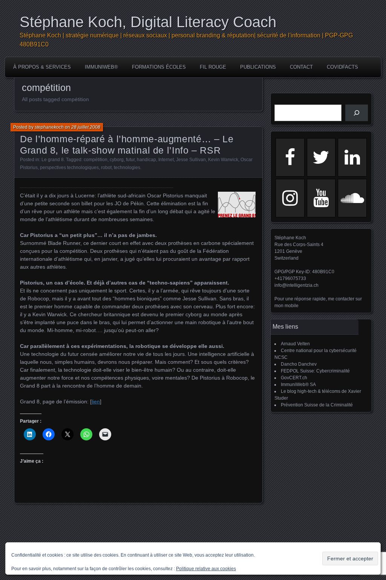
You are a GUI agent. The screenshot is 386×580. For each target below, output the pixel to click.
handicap (146, 159)
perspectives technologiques (69, 167)
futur (130, 159)
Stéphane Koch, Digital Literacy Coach (148, 22)
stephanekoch (49, 127)
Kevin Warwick (223, 159)
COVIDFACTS (342, 67)
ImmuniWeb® (101, 67)
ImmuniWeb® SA (298, 384)
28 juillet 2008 (85, 127)
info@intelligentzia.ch (296, 285)
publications (258, 67)
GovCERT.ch (294, 377)
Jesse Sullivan (191, 159)
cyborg (117, 159)
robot (106, 167)
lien (96, 401)
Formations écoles (159, 67)
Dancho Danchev (299, 364)
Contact (301, 67)
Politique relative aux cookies (206, 568)
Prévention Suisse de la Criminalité (317, 405)
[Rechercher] (356, 113)
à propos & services (42, 67)
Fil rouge (213, 67)
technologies (127, 167)
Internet (166, 159)
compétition (95, 159)
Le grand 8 (52, 159)
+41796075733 (290, 278)
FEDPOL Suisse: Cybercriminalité (315, 371)
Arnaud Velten (295, 343)
